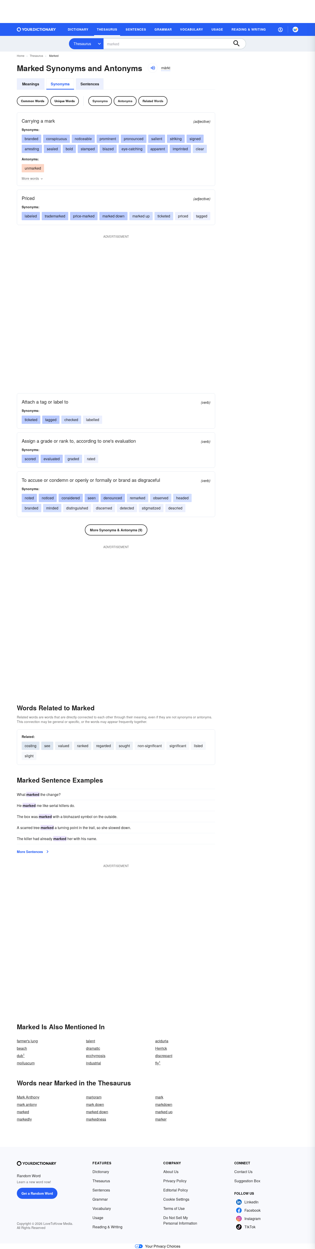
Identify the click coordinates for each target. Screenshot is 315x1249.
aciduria (161, 1041)
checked (71, 419)
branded (31, 138)
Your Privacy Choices (162, 1246)
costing (30, 745)
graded (73, 458)
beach (22, 1048)
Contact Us (243, 1171)
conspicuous (56, 138)
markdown (163, 1104)
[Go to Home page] (36, 29)
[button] (280, 29)
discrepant (163, 1055)
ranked (82, 745)
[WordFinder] (295, 29)
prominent (108, 138)
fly (157, 1063)
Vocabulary (101, 1208)
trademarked (55, 216)
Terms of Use (174, 1208)
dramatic (93, 1048)
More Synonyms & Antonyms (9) (116, 529)
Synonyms (60, 84)
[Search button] (239, 44)
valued (63, 745)
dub (21, 1055)
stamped (88, 148)
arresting (32, 148)
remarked (137, 497)
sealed (52, 148)
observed (160, 497)
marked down (113, 216)
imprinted (180, 148)
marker (160, 1119)
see (47, 745)
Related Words (153, 101)
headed (182, 497)
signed (195, 138)
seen (92, 497)
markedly (24, 1119)
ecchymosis (95, 1055)
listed (198, 745)
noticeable (83, 138)
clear (200, 148)
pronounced (133, 138)
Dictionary (100, 1171)
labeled (31, 216)
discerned (104, 508)
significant (177, 745)
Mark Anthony (28, 1097)
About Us (170, 1171)
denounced (113, 497)
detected (127, 508)
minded (52, 508)
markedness (96, 1119)
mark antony (27, 1104)
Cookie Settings (176, 1199)
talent (90, 1041)
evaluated (52, 458)
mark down (95, 1104)
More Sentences (30, 851)
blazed (108, 148)
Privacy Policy (175, 1180)
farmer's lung (27, 1041)
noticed (48, 497)
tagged (201, 216)
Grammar (100, 1199)
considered (71, 497)
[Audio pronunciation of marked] (153, 68)
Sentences (89, 84)
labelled (92, 419)
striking (176, 138)
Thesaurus (82, 43)
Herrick (161, 1048)
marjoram (93, 1097)
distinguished (77, 508)
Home (20, 56)
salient (156, 138)
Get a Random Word (37, 1193)
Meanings (30, 84)
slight (29, 755)
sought (124, 745)
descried (175, 508)
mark (159, 1097)
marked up (141, 216)
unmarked (33, 168)
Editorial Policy (175, 1190)
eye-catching (132, 148)
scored (30, 458)
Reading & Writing (107, 1226)
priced (183, 216)
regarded (103, 745)
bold (69, 148)
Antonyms (125, 101)
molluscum (26, 1063)
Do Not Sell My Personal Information (180, 1220)
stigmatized (151, 508)
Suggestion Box (247, 1180)
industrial (93, 1063)
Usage (97, 1217)
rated (91, 458)
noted (29, 497)
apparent (157, 148)
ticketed (164, 216)
